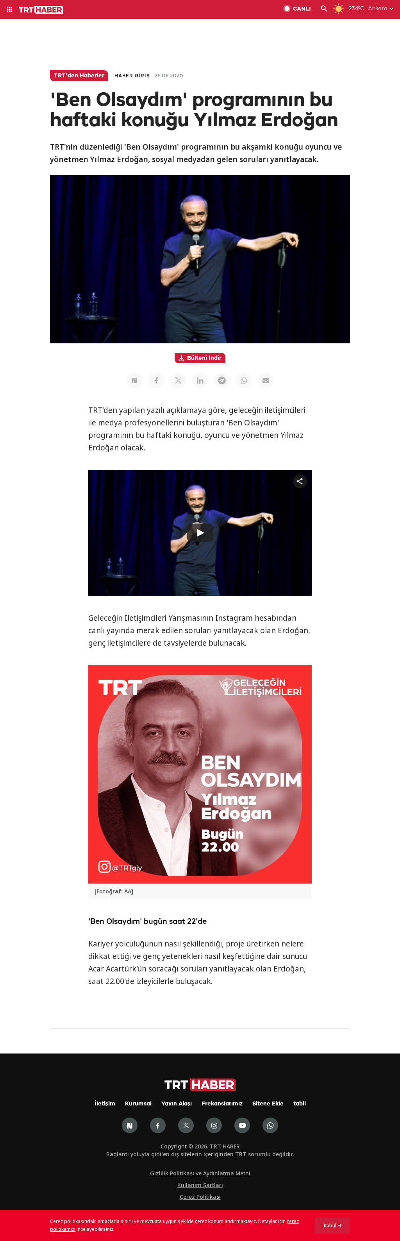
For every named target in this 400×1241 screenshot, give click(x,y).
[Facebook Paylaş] (156, 380)
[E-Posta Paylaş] (265, 380)
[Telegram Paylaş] (222, 380)
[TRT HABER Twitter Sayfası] (186, 1125)
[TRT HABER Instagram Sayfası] (214, 1125)
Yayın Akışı (176, 1104)
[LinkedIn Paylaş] (200, 380)
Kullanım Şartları (200, 1185)
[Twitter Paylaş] (178, 380)
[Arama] (324, 9)
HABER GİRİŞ (132, 76)
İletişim (105, 1104)
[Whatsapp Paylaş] (244, 380)
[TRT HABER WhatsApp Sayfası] (270, 1125)
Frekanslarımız (222, 1104)
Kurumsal (138, 1104)
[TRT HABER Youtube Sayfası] (242, 1125)
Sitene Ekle (268, 1104)
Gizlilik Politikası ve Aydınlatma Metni (200, 1173)
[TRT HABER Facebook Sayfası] (158, 1125)
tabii (299, 1104)
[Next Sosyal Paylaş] (134, 380)
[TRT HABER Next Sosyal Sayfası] (130, 1125)
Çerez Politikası (200, 1196)
